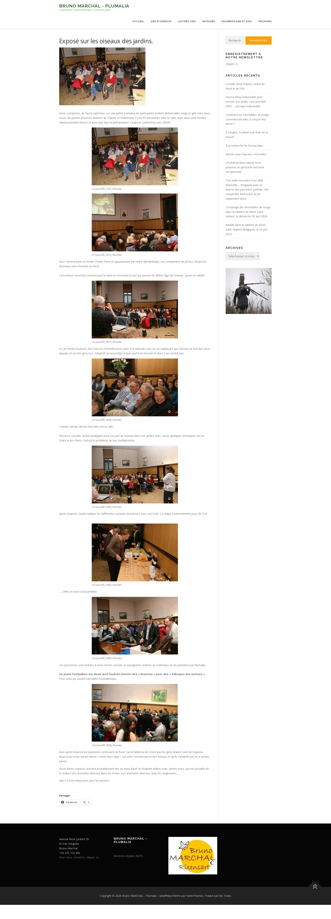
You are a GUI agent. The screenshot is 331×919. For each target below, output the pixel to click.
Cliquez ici (232, 64)
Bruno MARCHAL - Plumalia (94, 5)
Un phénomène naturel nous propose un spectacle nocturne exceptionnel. (245, 167)
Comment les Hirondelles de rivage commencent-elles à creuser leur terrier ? (247, 119)
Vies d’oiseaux (161, 21)
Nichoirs (208, 21)
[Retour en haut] (315, 887)
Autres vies (187, 21)
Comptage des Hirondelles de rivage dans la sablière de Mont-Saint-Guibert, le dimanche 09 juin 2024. (248, 211)
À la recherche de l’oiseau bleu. (245, 145)
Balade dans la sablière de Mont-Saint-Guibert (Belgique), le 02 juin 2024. (247, 229)
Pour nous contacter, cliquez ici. (79, 857)
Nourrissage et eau (237, 21)
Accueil (138, 21)
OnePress (166, 896)
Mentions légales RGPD (128, 856)
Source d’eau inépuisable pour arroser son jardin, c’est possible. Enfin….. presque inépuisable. (246, 101)
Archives (265, 21)
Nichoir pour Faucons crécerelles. (246, 154)
